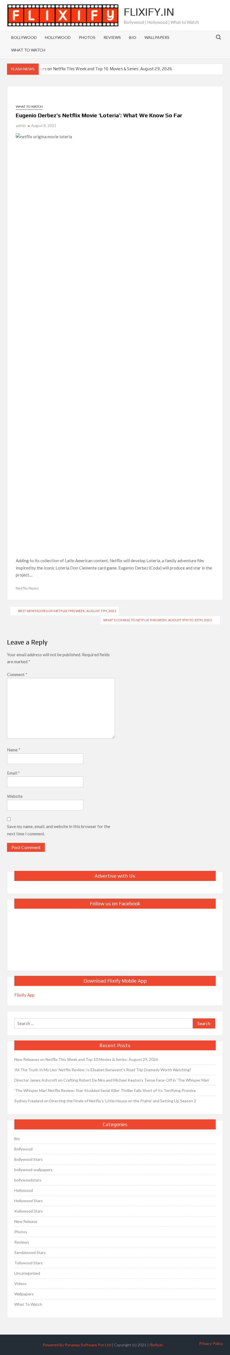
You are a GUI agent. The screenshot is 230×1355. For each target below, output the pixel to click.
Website (15, 796)
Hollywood (58, 37)
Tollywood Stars (28, 1262)
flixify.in (156, 1344)
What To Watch (28, 50)
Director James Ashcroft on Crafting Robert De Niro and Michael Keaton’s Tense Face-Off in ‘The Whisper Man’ (112, 1080)
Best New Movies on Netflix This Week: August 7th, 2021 (67, 611)
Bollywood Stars (28, 1159)
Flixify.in (149, 11)
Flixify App (24, 994)
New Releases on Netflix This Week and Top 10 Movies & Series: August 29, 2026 (96, 68)
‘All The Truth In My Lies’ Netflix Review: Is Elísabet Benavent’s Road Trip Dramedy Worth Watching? (102, 1069)
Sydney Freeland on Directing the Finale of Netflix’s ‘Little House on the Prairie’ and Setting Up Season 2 (105, 1100)
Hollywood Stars (28, 1200)
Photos (87, 37)
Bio (132, 37)
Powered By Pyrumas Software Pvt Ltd (77, 1344)
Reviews (112, 37)
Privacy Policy (211, 1343)
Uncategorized (27, 1273)
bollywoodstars (27, 1180)
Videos (20, 1283)
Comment (17, 674)
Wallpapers (156, 37)
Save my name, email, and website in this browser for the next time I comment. (58, 830)
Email (13, 772)
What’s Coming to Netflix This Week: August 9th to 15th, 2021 (157, 620)
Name (13, 749)
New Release (25, 1221)
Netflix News (27, 588)
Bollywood (24, 37)
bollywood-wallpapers (33, 1169)
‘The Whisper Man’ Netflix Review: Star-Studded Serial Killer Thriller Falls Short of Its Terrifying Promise (105, 1090)
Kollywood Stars (28, 1211)
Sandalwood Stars (30, 1252)
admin (21, 125)
